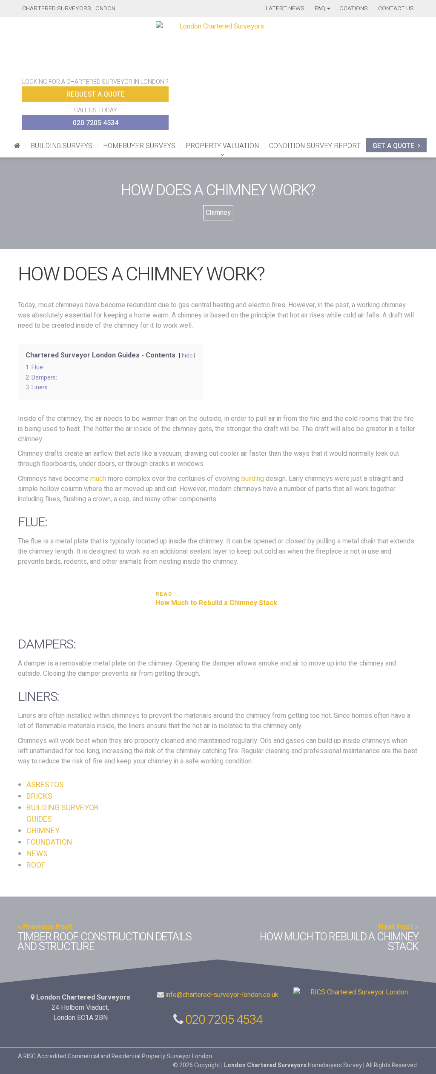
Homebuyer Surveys (139, 146)
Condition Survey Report (315, 146)
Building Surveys (61, 146)
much (98, 479)
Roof (36, 865)
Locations (352, 8)
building (252, 479)
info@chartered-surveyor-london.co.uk (222, 995)
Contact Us (396, 8)
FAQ (320, 8)
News (37, 854)
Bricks (39, 796)
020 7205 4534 (95, 123)
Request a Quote (95, 94)
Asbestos (45, 785)
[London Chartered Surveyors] (16, 145)
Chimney (218, 213)
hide (187, 356)
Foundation (49, 842)
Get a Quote (393, 146)
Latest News (285, 8)
